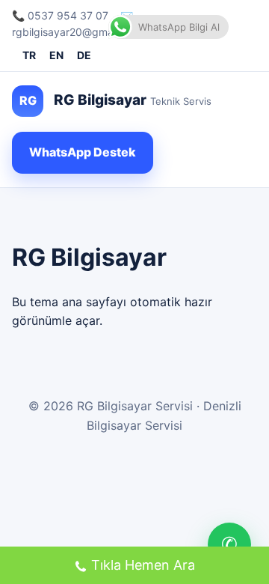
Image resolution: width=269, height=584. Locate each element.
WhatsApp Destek (82, 152)
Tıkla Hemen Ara (143, 565)
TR (29, 55)
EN (56, 55)
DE (84, 55)
